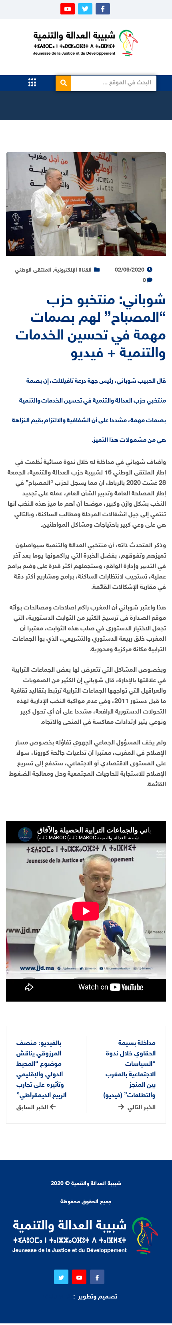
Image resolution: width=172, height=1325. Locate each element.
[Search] (63, 83)
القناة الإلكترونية (73, 270)
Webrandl (57, 1297)
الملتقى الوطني (33, 270)
